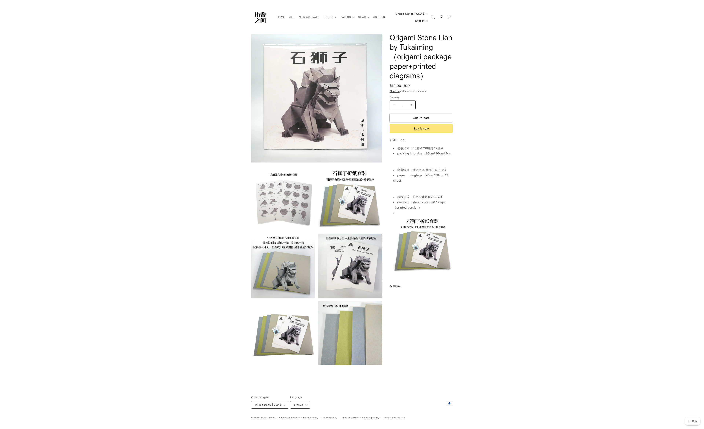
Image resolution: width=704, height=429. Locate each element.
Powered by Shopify (289, 417)
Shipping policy (370, 417)
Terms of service (349, 417)
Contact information (394, 417)
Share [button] (397, 286)
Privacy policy (329, 417)
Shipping (395, 91)
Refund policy (310, 417)
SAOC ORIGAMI (269, 417)
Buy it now (421, 128)
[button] (330, 17)
